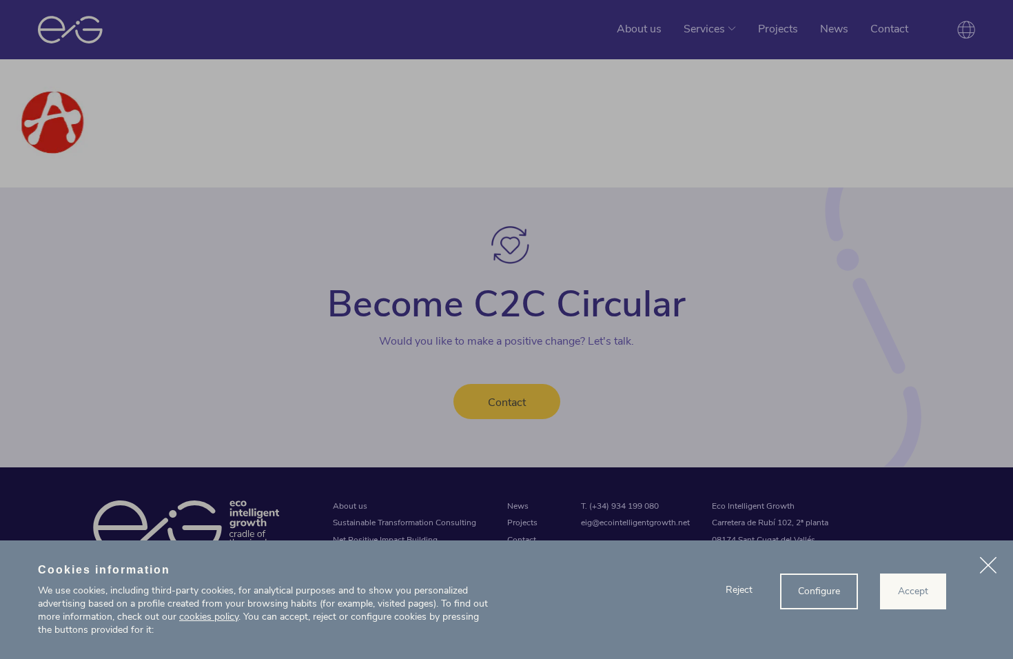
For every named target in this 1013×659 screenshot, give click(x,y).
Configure (819, 591)
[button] (988, 567)
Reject (739, 589)
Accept (913, 591)
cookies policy (208, 616)
